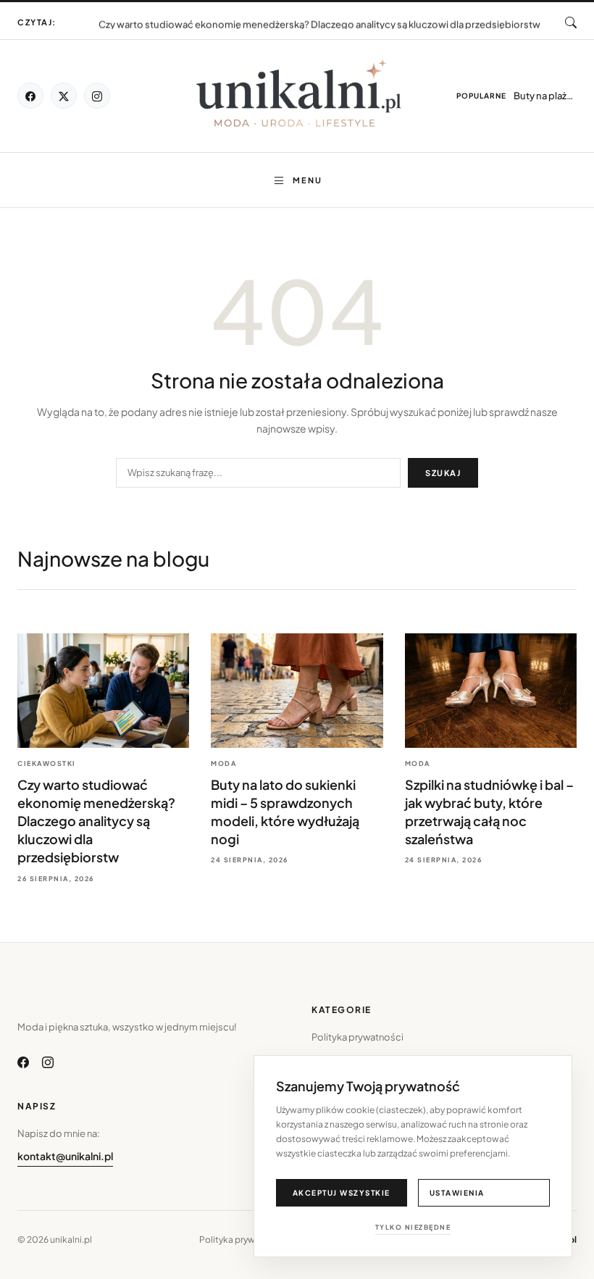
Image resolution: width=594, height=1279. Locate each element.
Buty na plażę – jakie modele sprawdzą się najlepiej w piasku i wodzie (545, 95)
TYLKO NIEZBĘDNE (413, 1227)
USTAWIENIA (457, 1192)
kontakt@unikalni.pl (65, 1155)
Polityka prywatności (357, 1037)
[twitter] (64, 96)
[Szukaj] (571, 22)
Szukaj (443, 473)
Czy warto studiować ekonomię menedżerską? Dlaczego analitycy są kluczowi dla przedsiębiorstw (319, 23)
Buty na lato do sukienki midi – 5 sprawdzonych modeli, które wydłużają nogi (319, 15)
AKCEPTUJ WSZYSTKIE (341, 1192)
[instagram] (97, 96)
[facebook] (30, 96)
